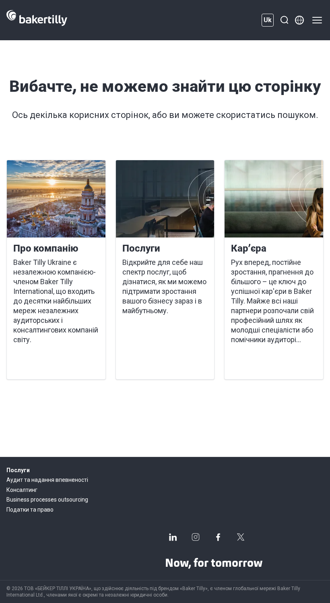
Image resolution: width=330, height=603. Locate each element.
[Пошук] (284, 20)
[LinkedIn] (173, 537)
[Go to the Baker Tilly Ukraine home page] (36, 20)
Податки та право (30, 509)
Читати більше (41, 363)
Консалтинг (21, 490)
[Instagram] (196, 537)
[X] (241, 537)
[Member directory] (299, 20)
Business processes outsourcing (47, 499)
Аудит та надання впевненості (47, 480)
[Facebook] (218, 537)
